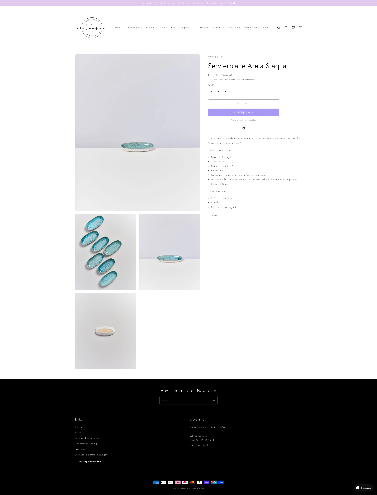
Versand (222, 79)
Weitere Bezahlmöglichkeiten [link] (243, 120)
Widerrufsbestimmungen (87, 438)
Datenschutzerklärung (86, 443)
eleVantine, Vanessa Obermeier (192, 488)
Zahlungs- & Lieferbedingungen (91, 454)
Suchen (79, 427)
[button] (119, 27)
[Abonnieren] (214, 400)
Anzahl (211, 85)
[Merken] (243, 128)
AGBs (78, 432)
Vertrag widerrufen (90, 461)
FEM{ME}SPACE (217, 427)
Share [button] (214, 215)
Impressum (80, 449)
